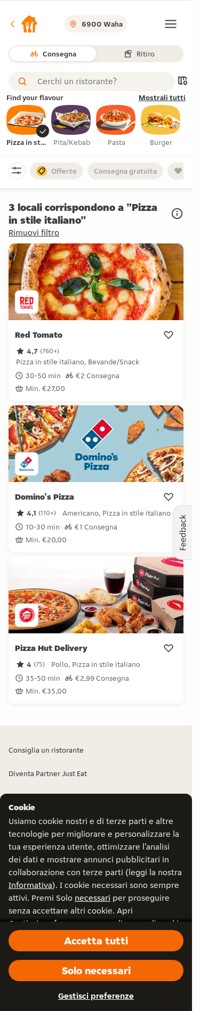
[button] (23, 23)
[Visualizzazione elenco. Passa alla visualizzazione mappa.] (182, 81)
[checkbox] (26, 126)
